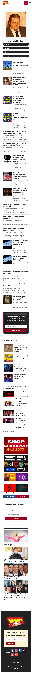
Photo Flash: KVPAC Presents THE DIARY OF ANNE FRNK (20, 190)
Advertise (8, 658)
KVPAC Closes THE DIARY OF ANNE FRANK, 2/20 (15, 205)
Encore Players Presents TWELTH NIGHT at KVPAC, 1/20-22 (14, 132)
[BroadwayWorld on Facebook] (12, 650)
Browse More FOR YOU (15, 386)
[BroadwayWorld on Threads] (12, 654)
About (13, 658)
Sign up (16, 518)
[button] (26, 3)
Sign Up (10, 643)
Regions (17, 660)
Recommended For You (10, 340)
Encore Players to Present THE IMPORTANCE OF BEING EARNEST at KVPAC (19, 81)
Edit (7, 52)
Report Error (16, 662)
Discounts (22, 496)
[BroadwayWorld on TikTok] (24, 650)
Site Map (23, 660)
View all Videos (8, 431)
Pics (7, 44)
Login (21, 3)
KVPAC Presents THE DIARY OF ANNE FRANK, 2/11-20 (15, 217)
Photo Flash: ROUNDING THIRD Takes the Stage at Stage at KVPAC (20, 175)
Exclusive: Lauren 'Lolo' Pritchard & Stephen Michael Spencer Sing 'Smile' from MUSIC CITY (22, 423)
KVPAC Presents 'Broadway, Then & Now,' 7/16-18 (15, 273)
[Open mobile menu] (30, 3)
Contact (19, 658)
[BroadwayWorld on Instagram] (16, 650)
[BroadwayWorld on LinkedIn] (20, 650)
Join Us (25, 658)
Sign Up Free (16, 331)
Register (16, 3)
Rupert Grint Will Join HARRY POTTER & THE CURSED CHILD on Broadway (16, 561)
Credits (8, 48)
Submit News (10, 660)
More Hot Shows (9, 496)
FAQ (7, 56)
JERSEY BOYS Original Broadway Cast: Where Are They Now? (15, 577)
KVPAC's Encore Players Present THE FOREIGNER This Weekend (20, 99)
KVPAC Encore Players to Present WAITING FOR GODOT (20, 64)
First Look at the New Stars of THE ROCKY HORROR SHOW (22, 413)
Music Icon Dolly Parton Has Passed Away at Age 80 (16, 544)
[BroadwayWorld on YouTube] (16, 654)
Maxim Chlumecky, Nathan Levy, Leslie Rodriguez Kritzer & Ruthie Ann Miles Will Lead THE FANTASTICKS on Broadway (15, 596)
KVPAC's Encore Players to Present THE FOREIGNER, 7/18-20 (20, 116)
